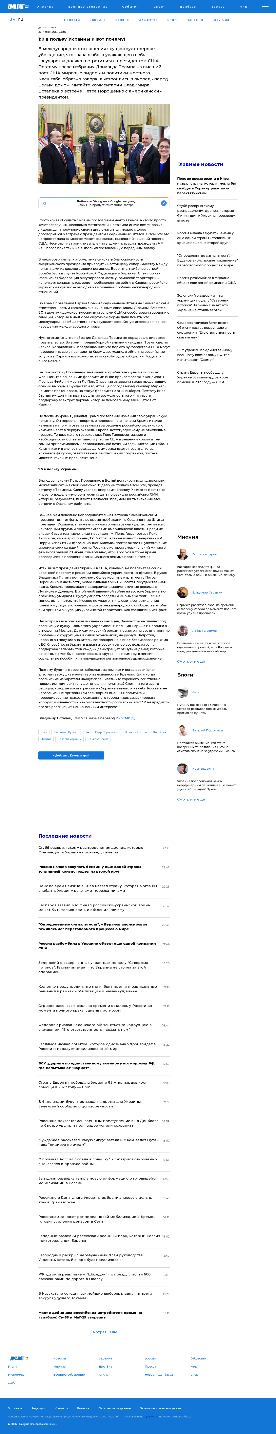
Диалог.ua (151, 1416)
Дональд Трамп (98, 739)
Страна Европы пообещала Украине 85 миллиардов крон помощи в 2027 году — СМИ (202, 377)
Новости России (136, 732)
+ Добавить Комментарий (71, 755)
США (85, 732)
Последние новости (65, 836)
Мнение (46, 739)
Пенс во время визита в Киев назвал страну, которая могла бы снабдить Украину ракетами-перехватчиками (206, 186)
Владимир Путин (65, 732)
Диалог (42, 27)
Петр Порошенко (106, 732)
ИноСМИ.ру (125, 718)
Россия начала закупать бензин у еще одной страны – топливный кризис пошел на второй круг (205, 238)
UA (12, 20)
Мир (53, 27)
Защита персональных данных (161, 1408)
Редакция (38, 1408)
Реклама (83, 1408)
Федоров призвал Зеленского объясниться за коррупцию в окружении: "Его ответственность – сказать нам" (207, 330)
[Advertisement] (104, 793)
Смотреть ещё (104, 1332)
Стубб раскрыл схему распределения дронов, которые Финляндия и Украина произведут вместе (207, 213)
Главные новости (200, 164)
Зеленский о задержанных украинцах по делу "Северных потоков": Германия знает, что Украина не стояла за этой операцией (93, 967)
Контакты (61, 1408)
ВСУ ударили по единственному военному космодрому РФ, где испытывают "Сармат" (204, 355)
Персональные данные (115, 1408)
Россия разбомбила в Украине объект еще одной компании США (206, 280)
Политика (159, 732)
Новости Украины (69, 739)
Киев (44, 732)
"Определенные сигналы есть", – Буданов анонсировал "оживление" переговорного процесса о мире (207, 260)
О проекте (15, 1408)
